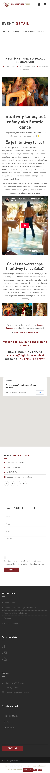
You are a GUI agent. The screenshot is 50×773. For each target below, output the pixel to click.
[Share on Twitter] (12, 483)
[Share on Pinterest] (24, 483)
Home (4, 32)
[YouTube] (25, 659)
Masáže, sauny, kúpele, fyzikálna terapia (20, 608)
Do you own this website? (16, 392)
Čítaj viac (37, 770)
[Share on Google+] (18, 483)
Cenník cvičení (9, 603)
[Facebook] (25, 647)
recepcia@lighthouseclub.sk (18, 692)
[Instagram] (25, 653)
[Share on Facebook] (6, 483)
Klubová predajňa (11, 623)
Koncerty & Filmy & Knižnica (15, 613)
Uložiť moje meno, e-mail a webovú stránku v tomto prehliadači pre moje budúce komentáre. (24, 562)
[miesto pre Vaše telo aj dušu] (16, 4)
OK (40, 392)
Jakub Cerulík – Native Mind (25, 332)
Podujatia (7, 618)
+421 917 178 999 (31, 359)
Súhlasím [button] (27, 770)
